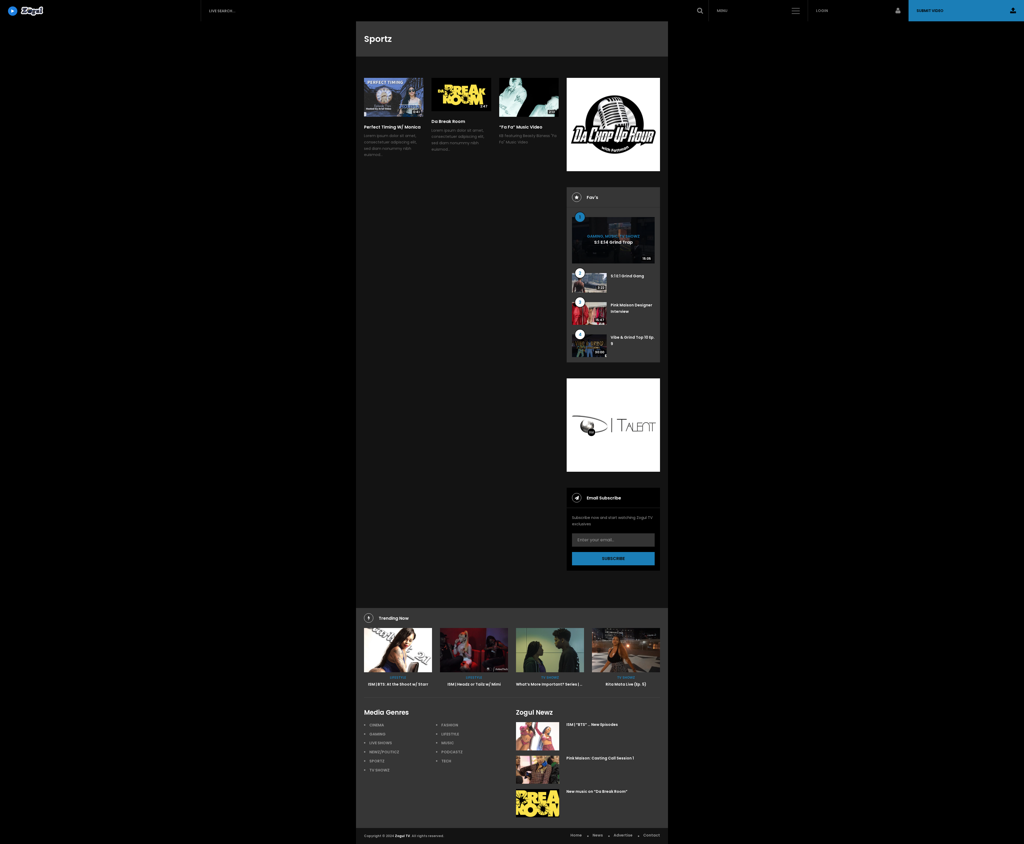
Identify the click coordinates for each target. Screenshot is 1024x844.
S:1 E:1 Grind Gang (627, 276)
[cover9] (550, 650)
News (598, 835)
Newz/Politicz (384, 752)
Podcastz (452, 752)
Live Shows (380, 743)
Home (576, 835)
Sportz (377, 761)
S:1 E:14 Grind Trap (613, 242)
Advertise (623, 835)
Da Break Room (448, 121)
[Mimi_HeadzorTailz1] (474, 650)
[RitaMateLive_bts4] (626, 650)
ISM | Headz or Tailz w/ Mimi (474, 684)
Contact (651, 835)
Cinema (376, 725)
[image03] (398, 650)
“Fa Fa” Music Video (520, 127)
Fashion (449, 725)
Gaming (595, 236)
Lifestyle (398, 677)
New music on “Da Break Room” (596, 791)
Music (611, 236)
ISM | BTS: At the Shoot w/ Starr (398, 684)
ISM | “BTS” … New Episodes (592, 724)
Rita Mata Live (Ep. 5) (626, 684)
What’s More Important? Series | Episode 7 (557, 684)
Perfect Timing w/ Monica (392, 127)
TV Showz (629, 236)
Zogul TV (402, 836)
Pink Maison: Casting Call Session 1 (600, 758)
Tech (446, 761)
